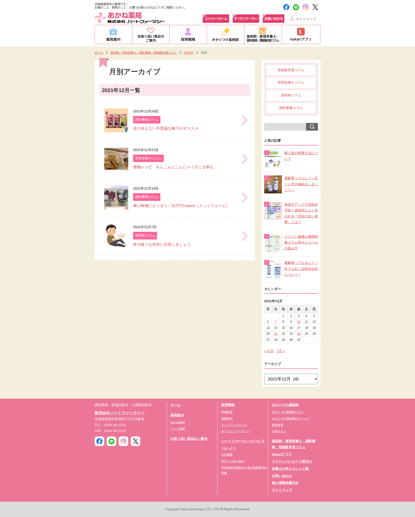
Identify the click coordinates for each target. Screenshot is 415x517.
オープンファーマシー (235, 431)
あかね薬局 (178, 422)
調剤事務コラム (291, 108)
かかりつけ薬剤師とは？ (288, 412)
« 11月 (269, 351)
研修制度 (227, 412)
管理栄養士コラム (291, 82)
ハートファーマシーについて (243, 441)
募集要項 (227, 418)
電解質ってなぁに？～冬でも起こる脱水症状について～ (301, 268)
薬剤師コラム (291, 95)
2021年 (189, 52)
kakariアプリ (282, 454)
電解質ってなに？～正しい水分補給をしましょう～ (301, 184)
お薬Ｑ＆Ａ (279, 431)
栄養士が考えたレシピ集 (290, 469)
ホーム (99, 52)
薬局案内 (177, 415)
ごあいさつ (228, 448)
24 (298, 334)
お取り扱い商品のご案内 (189, 439)
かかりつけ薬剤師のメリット (290, 418)
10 (298, 322)
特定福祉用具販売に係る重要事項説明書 (244, 470)
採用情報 (228, 405)
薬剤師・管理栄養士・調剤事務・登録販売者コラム (143, 52)
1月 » (281, 351)
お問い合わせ (282, 476)
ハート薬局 (178, 428)
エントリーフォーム (234, 425)
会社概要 (227, 454)
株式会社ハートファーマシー (120, 413)
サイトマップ (306, 19)
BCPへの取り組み (232, 461)
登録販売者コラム (291, 70)
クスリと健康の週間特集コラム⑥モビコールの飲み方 (301, 242)
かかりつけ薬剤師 (285, 405)
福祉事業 (277, 425)
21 (275, 334)
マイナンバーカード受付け (292, 461)
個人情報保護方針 (285, 483)
